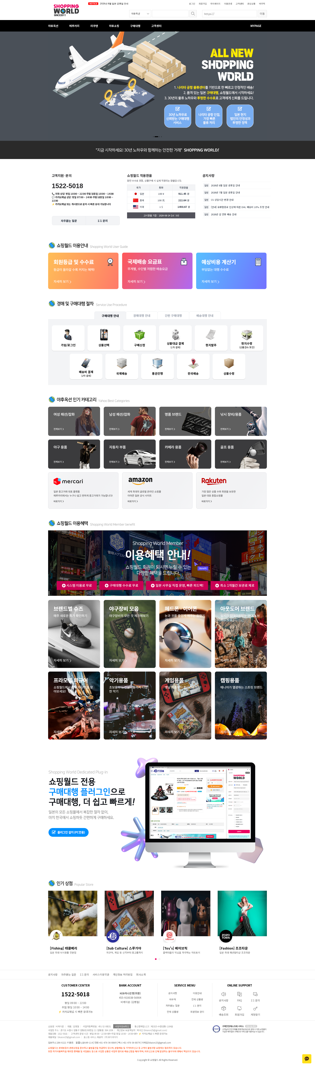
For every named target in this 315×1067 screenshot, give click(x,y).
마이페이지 (215, 3)
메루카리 (74, 26)
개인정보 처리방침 (123, 974)
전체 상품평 (197, 999)
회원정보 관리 (197, 1011)
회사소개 (141, 974)
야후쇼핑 (114, 26)
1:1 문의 (84, 974)
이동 (262, 13)
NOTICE (93, 4)
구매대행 (135, 26)
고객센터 (240, 3)
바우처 (262, 3)
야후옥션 (53, 26)
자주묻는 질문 (68, 974)
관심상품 (251, 3)
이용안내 (228, 3)
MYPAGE (255, 26)
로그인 (192, 3)
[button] (153, 136)
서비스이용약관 (101, 974)
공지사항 (53, 974)
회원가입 (203, 3)
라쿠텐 (94, 26)
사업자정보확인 (122, 1026)
